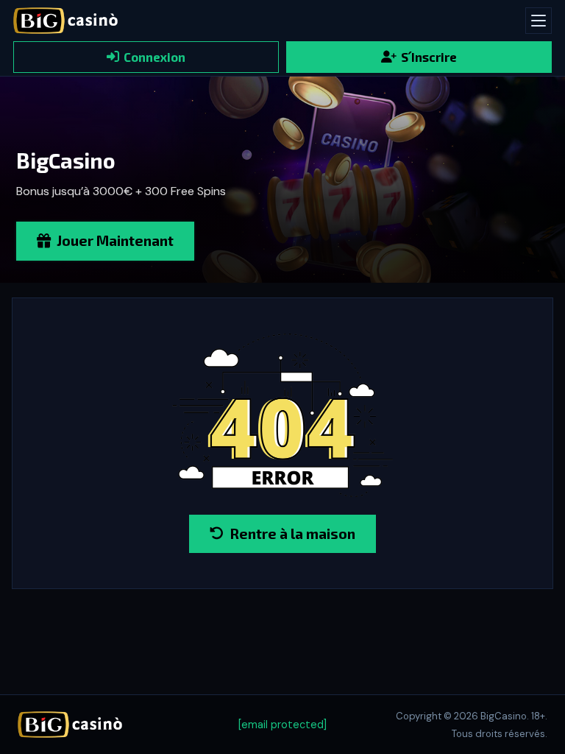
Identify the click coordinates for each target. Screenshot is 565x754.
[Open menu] (538, 20)
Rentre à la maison (292, 533)
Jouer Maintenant (115, 240)
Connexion (154, 56)
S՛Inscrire (429, 56)
